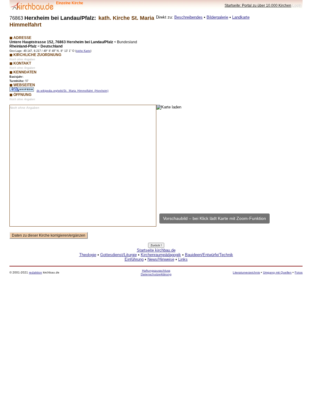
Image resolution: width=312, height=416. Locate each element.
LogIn (297, 5)
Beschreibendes (188, 17)
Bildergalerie (217, 17)
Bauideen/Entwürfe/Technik (209, 254)
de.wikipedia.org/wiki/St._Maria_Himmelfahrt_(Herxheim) (72, 90)
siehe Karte (83, 50)
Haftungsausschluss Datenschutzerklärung (156, 272)
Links (183, 259)
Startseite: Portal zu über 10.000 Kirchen (258, 5)
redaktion (35, 272)
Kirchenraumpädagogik (161, 254)
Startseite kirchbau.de (156, 250)
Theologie (87, 254)
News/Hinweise (160, 259)
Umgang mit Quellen (277, 272)
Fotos (299, 272)
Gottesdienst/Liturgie (118, 254)
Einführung (134, 259)
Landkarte (241, 17)
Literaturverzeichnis (246, 272)
